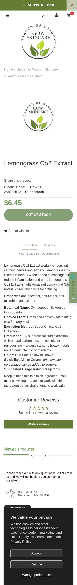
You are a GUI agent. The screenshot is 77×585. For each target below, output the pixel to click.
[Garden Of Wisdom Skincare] (38, 42)
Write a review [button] (38, 424)
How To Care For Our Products (38, 253)
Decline (36, 564)
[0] (69, 16)
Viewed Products (18, 449)
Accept (36, 553)
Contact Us (17, 508)
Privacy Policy (20, 542)
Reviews (49, 245)
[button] (73, 287)
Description (29, 245)
